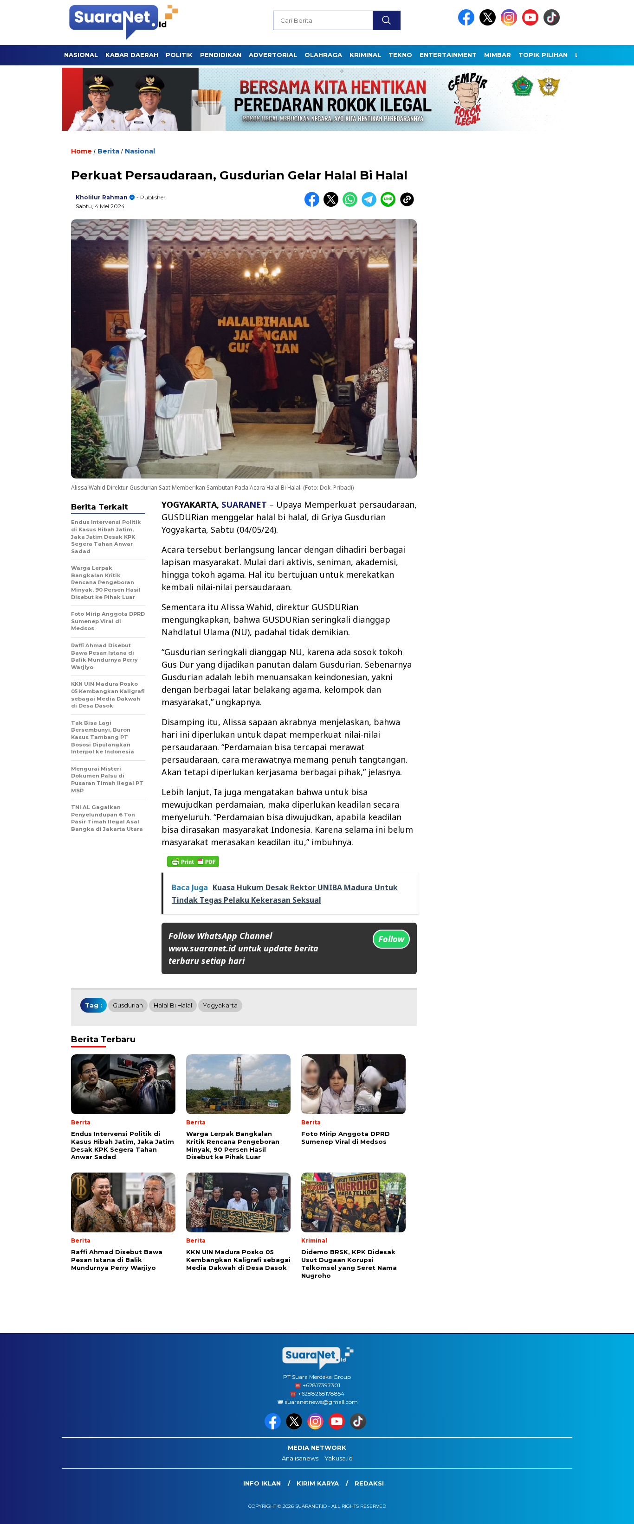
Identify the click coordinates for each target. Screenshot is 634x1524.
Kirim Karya (318, 1483)
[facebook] (468, 23)
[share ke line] (390, 204)
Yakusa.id (338, 1458)
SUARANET (244, 504)
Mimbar (497, 54)
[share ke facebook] (313, 204)
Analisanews (300, 1458)
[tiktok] (553, 23)
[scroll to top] (607, 1509)
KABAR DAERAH (131, 54)
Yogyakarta (220, 1005)
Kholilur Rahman (102, 197)
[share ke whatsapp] (352, 204)
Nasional (140, 151)
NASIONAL (81, 54)
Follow (391, 938)
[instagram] (510, 23)
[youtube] (532, 23)
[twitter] (489, 23)
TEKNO (400, 54)
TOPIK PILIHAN (543, 54)
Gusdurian (128, 1005)
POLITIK (179, 54)
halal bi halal (173, 1005)
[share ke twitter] (333, 204)
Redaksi (369, 1483)
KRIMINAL (365, 54)
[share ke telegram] (371, 204)
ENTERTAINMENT (448, 54)
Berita (108, 151)
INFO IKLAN (262, 1483)
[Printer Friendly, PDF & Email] (193, 861)
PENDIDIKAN (220, 54)
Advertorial (273, 54)
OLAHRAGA (323, 54)
